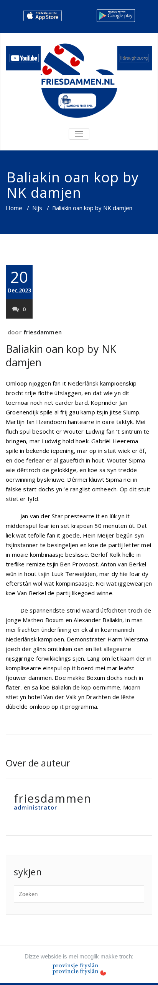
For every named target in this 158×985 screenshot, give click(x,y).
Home (14, 208)
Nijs (37, 208)
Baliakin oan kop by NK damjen (61, 355)
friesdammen (42, 332)
